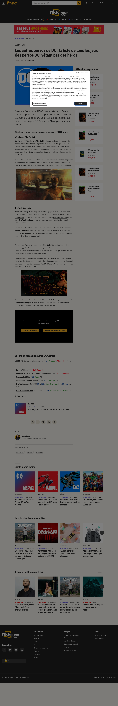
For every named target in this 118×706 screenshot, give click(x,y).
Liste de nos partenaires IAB (39, 98)
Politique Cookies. (80, 90)
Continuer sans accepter (82, 72)
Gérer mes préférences (39, 103)
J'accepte (80, 103)
